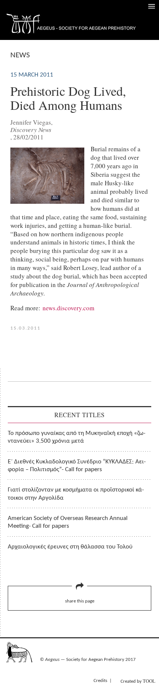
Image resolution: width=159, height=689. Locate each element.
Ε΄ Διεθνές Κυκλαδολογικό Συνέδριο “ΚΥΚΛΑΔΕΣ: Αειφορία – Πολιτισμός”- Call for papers (77, 466)
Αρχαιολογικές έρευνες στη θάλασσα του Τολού (70, 547)
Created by (138, 681)
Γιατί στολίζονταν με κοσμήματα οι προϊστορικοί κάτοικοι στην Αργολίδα (76, 494)
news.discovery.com (68, 308)
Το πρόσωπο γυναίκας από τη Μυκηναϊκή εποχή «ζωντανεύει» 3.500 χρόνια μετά (76, 437)
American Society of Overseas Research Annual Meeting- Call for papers (68, 522)
